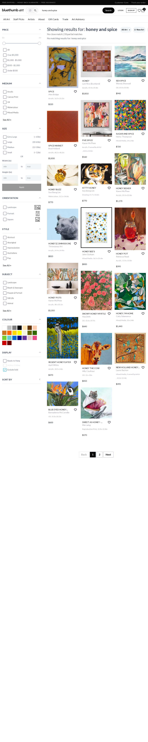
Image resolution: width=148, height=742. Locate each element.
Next (108, 454)
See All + (7, 119)
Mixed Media (12, 112)
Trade (65, 19)
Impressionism (13, 248)
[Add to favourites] (75, 91)
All (8, 50)
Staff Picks (18, 19)
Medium (10, 147)
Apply (21, 187)
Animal (10, 303)
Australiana (12, 253)
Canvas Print (12, 97)
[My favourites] (139, 10)
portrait (10, 213)
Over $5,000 (12, 55)
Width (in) (6, 161)
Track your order (138, 2)
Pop (9, 258)
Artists (31, 19)
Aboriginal (11, 242)
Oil (8, 102)
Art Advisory (78, 19)
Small (9, 152)
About (41, 19)
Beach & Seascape (15, 288)
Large (9, 142)
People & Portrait (14, 293)
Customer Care (121, 2)
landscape (11, 207)
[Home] (13, 10)
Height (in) (7, 172)
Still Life (10, 298)
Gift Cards (53, 19)
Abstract (11, 237)
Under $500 (12, 70)
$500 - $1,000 (13, 65)
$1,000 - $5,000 (14, 60)
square (10, 219)
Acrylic (10, 92)
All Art (6, 19)
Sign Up (131, 10)
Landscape (11, 282)
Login (120, 10)
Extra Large (12, 137)
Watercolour (12, 107)
